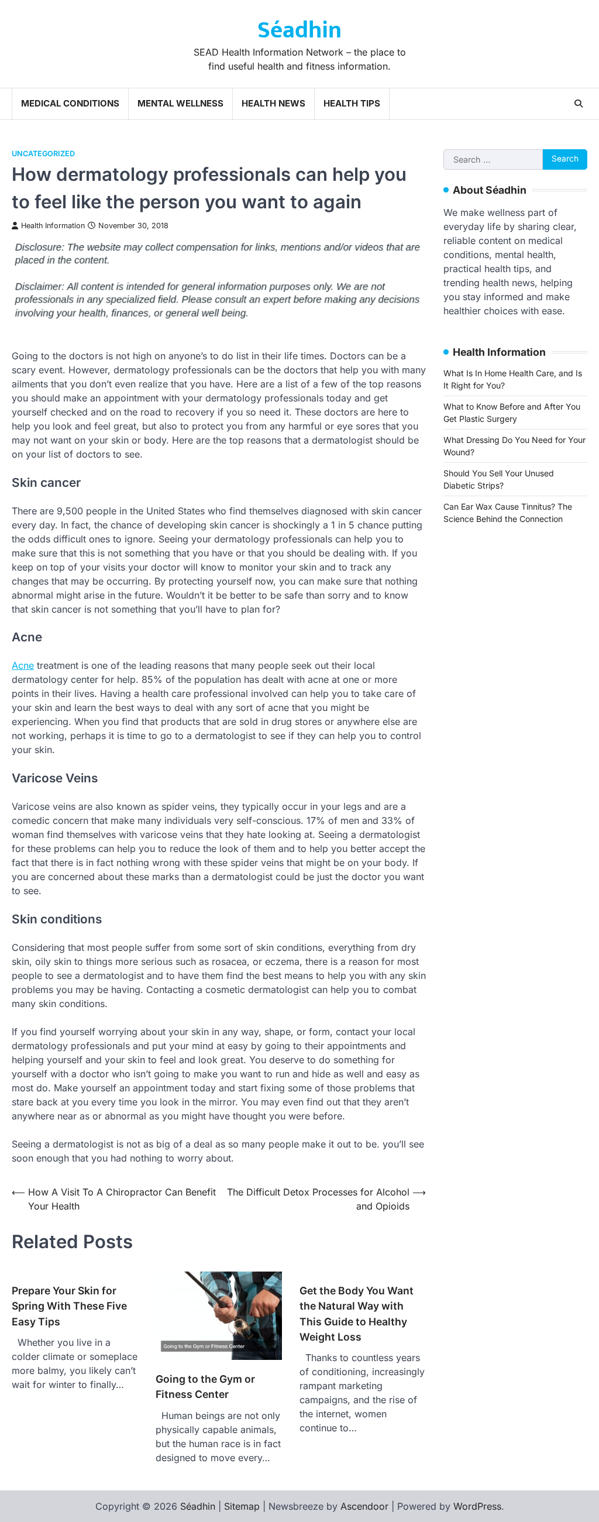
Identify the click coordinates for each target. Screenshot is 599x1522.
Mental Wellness (180, 103)
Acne (23, 665)
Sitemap (242, 1506)
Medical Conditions (70, 103)
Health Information (53, 225)
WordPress (477, 1506)
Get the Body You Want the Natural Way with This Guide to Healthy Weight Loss (357, 1313)
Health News (273, 103)
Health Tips (351, 103)
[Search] (578, 103)
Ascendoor (364, 1506)
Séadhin (299, 30)
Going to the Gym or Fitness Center (205, 1386)
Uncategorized (43, 153)
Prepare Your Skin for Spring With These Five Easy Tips (69, 1306)
